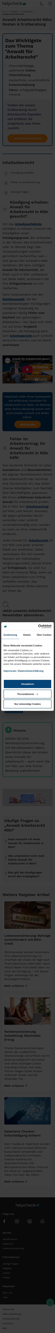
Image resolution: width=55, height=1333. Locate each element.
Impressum (10, 670)
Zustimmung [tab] (10, 634)
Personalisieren (25, 694)
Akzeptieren (27, 684)
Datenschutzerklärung (30, 670)
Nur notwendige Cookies (27, 704)
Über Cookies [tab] (44, 634)
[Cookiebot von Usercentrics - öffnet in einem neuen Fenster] (38, 627)
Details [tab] (27, 634)
